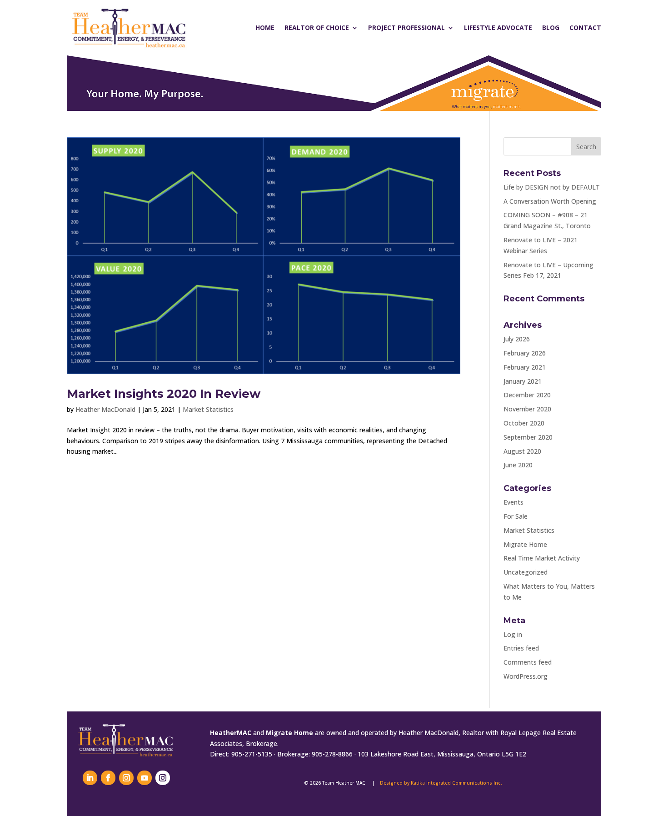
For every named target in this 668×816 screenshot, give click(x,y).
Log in (512, 634)
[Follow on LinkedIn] (90, 778)
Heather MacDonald (105, 409)
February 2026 (524, 353)
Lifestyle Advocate (498, 27)
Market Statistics (208, 409)
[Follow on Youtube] (144, 778)
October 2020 (523, 423)
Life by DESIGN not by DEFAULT (551, 187)
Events (513, 502)
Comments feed (527, 662)
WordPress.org (525, 676)
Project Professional (406, 27)
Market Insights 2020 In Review (163, 393)
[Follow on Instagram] (126, 778)
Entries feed (521, 648)
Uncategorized (525, 572)
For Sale (515, 516)
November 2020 (527, 409)
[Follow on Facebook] (108, 778)
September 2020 (528, 437)
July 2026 (516, 339)
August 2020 (522, 451)
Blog (550, 27)
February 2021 (524, 367)
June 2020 (518, 465)
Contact (585, 27)
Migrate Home (525, 544)
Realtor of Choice (316, 27)
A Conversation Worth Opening (549, 201)
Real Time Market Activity (541, 558)
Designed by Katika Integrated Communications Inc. (441, 783)
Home (264, 27)
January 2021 (522, 381)
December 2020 (527, 394)
